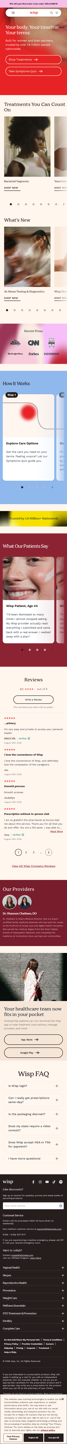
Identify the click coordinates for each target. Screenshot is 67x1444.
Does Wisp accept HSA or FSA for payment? (29, 1144)
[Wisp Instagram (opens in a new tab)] (40, 1181)
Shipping (8, 1348)
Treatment (44, 1348)
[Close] (63, 1399)
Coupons (31, 1348)
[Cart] (56, 13)
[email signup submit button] (61, 1205)
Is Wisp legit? (17, 1085)
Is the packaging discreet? (26, 1114)
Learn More (35, 1258)
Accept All (53, 1437)
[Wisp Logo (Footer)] (8, 1182)
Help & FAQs (10, 1352)
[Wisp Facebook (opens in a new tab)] (33, 1181)
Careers (50, 1344)
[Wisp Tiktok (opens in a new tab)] (54, 1181)
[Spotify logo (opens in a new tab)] (60, 1181)
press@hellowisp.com (22, 1255)
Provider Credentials (32, 1344)
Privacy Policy (11, 1344)
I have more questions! (24, 1158)
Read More (56, 831)
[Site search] (51, 13)
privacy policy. (48, 1430)
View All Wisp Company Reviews (33, 866)
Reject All (33, 1437)
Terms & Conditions (52, 1340)
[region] (33, 1419)
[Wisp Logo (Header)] (34, 12)
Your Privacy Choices (13, 1437)
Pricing (19, 1348)
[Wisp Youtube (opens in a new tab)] (47, 1181)
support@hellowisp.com (49, 1229)
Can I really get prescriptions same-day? (28, 1100)
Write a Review (33, 699)
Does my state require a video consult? (29, 1128)
